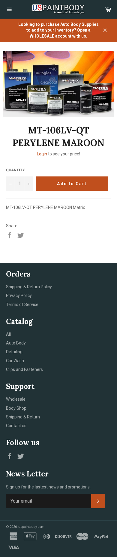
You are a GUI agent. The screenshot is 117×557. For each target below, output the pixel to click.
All (8, 334)
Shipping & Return (23, 417)
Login (42, 153)
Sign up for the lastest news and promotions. (48, 487)
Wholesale (16, 399)
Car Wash (15, 360)
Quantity (15, 170)
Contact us (16, 425)
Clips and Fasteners (24, 369)
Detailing (14, 351)
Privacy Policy (19, 295)
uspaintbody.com (31, 527)
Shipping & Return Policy (29, 286)
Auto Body (16, 343)
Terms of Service (22, 304)
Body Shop (16, 408)
